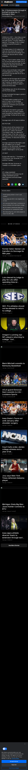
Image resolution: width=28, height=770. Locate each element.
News (17, 5)
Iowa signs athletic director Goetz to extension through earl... (13, 535)
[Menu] (2, 2)
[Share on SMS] (23, 184)
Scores (12, 5)
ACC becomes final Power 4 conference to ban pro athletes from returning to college (14, 204)
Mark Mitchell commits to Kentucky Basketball (13, 364)
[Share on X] (5, 184)
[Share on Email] (19, 184)
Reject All (14, 764)
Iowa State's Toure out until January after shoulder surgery (12, 420)
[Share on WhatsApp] (16, 184)
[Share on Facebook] (12, 184)
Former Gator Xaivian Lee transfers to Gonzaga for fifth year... (13, 251)
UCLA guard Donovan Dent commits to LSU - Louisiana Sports (12, 392)
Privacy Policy (15, 758)
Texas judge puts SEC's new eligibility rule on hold (13, 199)
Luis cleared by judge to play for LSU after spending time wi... (13, 279)
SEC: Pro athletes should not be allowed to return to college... (13, 308)
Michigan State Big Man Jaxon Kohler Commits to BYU (13, 506)
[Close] (24, 743)
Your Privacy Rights (14, 768)
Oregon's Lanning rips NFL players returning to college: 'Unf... (13, 337)
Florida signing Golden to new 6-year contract (12, 195)
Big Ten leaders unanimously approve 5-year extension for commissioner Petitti (13, 208)
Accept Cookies (14, 761)
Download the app (21, 1)
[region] (14, 756)
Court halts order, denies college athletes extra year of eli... (13, 449)
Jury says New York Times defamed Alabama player (13, 478)
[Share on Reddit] (8, 184)
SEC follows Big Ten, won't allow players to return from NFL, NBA (14, 212)
